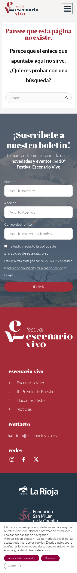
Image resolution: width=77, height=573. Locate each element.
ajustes (59, 542)
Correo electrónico (18, 224)
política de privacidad (20, 268)
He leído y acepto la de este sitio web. (38, 260)
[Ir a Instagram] (12, 459)
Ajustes (12, 565)
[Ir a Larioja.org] (38, 491)
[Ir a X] (36, 459)
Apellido (10, 203)
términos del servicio (50, 268)
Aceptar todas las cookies (21, 558)
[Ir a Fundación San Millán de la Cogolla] (38, 516)
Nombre (10, 181)
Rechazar (50, 558)
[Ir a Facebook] (24, 459)
